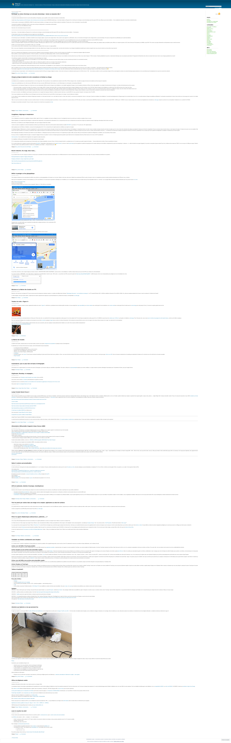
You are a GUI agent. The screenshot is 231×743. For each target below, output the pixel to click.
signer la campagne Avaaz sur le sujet (24, 383)
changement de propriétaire (50, 343)
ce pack (30, 477)
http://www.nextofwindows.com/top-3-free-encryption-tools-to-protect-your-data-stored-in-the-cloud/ (57, 597)
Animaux (16, 388)
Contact (209, 20)
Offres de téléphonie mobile (20, 680)
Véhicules (25, 73)
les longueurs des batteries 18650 (29, 445)
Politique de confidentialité (213, 21)
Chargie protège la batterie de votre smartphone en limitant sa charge (32, 77)
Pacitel (23, 527)
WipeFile (32, 557)
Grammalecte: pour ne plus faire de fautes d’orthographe (28, 363)
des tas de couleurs (20, 433)
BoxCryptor (51, 589)
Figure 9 (43, 305)
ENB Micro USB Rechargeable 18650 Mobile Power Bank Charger (42, 439)
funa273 (47, 473)
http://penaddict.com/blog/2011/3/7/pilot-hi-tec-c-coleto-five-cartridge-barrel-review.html (28, 470)
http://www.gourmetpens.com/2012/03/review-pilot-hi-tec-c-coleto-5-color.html (26, 471)
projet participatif (74, 367)
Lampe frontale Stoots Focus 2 (20, 392)
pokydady (17, 477)
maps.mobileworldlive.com (38, 704)
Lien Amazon (14, 454)
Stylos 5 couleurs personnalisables (22, 463)
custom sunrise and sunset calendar (57, 714)
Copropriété (210, 30)
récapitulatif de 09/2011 (159, 686)
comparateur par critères (28, 692)
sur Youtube (24, 379)
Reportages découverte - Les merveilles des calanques (77, 293)
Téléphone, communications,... (24, 110)
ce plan (24, 354)
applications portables (50, 547)
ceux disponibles (27, 446)
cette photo (53, 397)
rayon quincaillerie (80, 305)
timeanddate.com (34, 727)
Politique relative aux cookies (119, 741)
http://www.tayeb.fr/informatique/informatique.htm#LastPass (48, 591)
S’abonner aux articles (212, 22)
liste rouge (124, 522)
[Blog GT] (13, 4)
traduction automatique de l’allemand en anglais (64, 674)
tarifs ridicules (66, 700)
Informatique (17, 369)
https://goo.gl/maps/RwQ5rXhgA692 (83, 273)
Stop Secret (36, 524)
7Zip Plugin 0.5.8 (36, 586)
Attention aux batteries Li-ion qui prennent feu (25, 607)
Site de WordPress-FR (212, 53)
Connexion (210, 50)
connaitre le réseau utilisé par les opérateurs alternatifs (24, 698)
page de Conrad (58, 143)
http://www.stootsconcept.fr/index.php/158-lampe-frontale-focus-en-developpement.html (28, 403)
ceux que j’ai (35, 446)
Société (209, 42)
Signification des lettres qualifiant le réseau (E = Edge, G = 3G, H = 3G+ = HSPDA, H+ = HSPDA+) (30, 702)
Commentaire (32, 73)
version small (112, 305)
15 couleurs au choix (71, 466)
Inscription (210, 49)
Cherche (209, 29)
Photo (209, 40)
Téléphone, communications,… (210, 44)
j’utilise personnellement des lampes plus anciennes (52, 448)
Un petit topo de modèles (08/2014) (18, 410)
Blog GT (17, 4)
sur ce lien (136, 179)
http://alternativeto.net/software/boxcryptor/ (26, 598)
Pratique (22, 73)
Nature (23, 388)
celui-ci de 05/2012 (169, 686)
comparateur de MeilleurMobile (53, 690)
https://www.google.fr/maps (20, 181)
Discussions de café (24, 146)
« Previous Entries (15, 12)
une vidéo (43, 320)
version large (133, 305)
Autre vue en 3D (109, 354)
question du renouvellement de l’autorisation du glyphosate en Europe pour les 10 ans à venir (42, 381)
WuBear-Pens (17, 476)
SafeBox (18, 594)
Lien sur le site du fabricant (17, 453)
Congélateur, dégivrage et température (23, 114)
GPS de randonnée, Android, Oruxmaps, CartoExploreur (28, 486)
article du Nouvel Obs (129, 527)
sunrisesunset (20, 723)
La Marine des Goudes (18, 339)
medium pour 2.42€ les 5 (114, 318)
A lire (209, 19)
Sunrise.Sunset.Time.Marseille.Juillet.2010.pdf (35, 731)
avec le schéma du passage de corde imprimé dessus (158, 318)
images (51, 320)
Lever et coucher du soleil (19, 711)
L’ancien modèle (15, 401)
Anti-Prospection (108, 522)
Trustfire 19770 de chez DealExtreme (35, 610)
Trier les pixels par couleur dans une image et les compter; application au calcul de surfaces (38, 502)
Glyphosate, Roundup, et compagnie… (23, 373)
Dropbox (15, 580)
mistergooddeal (42, 696)
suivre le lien (60, 688)
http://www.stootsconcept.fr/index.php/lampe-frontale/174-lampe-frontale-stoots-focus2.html (29, 399)
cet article (34, 725)
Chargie (13, 83)
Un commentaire (29, 676)
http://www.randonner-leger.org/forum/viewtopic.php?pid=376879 (24, 405)
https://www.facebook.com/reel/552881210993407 (21, 324)
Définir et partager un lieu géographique (23, 173)
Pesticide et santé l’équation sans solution (29, 377)
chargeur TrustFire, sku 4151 (63, 610)
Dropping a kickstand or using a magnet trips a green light (23, 158)
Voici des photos (15, 136)
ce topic (66, 586)
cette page (157, 99)
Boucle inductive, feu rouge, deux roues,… (24, 150)
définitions (15, 716)
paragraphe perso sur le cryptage (23, 582)
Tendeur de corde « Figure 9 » (20, 301)
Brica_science (17, 73)
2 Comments (34, 707)
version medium (89, 305)
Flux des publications (212, 51)
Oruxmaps (16, 493)
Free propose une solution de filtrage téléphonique (32, 529)
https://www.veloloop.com (16, 163)
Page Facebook (17, 355)
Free (16, 535)
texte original (77, 674)
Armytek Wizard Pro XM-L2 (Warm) (25, 412)
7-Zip (44, 554)
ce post (70, 586)
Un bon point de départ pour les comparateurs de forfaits (22, 690)
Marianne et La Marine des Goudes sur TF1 (24, 289)
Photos (13, 660)
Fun (208, 33)
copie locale (71, 143)
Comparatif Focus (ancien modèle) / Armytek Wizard (21, 414)
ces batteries (31, 444)
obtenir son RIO (17, 688)
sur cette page (76, 295)
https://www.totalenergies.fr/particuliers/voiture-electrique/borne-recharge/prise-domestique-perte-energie (40, 68)
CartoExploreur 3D (17, 494)
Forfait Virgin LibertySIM (16, 692)
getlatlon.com (46, 725)
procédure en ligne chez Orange (189, 686)
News (16, 297)
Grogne (20, 388)
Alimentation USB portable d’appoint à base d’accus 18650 (28, 426)
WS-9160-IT (69, 124)
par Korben (60, 589)
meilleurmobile (35, 696)
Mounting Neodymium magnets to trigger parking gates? (22, 156)
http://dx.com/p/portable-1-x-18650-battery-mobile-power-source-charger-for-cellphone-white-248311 (31, 432)
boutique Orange (90, 522)
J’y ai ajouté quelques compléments (67, 419)
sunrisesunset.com (44, 714)
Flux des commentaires (212, 52)
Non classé (210, 39)
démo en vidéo (139, 524)
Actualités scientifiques (212, 26)
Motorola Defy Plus (25, 491)
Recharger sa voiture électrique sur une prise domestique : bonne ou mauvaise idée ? (36, 14)
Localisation (16, 353)
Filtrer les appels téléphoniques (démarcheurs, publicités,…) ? (29, 516)
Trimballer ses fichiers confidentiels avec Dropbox (26, 539)
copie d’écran (26, 723)
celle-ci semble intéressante (34, 448)
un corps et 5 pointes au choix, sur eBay (33, 473)
